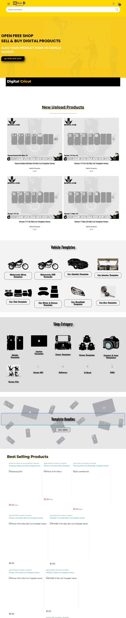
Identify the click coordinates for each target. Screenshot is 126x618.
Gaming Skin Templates (81, 463)
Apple (46, 463)
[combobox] (59, 9)
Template (36, 463)
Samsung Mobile (26, 463)
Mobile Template (14, 463)
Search (116, 9)
